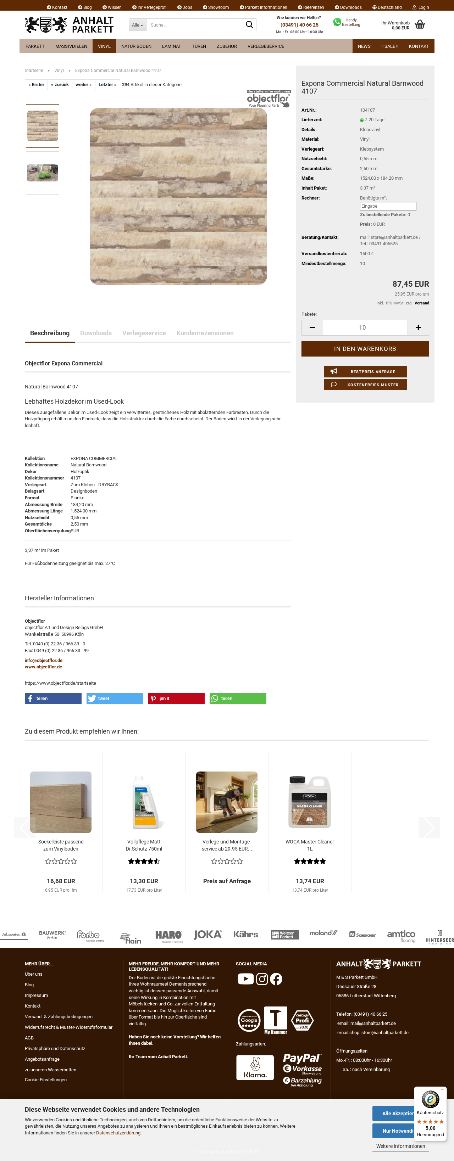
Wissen (114, 7)
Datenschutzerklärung (118, 1132)
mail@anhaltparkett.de (373, 1023)
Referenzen (313, 7)
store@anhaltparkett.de (385, 1032)
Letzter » (108, 84)
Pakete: (309, 314)
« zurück (60, 84)
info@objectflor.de (43, 660)
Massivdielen (71, 46)
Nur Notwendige (401, 1131)
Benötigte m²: (373, 198)
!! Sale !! (389, 46)
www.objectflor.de (43, 666)
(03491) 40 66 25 (300, 25)
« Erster (36, 84)
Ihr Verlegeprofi (152, 7)
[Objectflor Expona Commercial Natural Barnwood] (178, 196)
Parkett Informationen (265, 7)
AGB (29, 1038)
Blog (87, 7)
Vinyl (104, 46)
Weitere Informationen (400, 1146)
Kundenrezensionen (205, 333)
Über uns (34, 974)
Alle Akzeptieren (401, 1113)
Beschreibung (50, 333)
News (364, 46)
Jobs (187, 7)
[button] (387, 5)
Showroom (218, 7)
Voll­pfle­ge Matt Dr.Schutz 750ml (144, 845)
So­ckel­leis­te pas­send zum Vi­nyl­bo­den (61, 845)
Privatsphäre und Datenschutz (55, 1048)
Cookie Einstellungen (46, 1079)
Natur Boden (136, 46)
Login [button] (422, 7)
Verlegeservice (266, 46)
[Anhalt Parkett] (71, 25)
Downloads (350, 7)
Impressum (36, 995)
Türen (199, 46)
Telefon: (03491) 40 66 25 (361, 1014)
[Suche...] (249, 25)
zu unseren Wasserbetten (50, 1069)
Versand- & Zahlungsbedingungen (59, 1016)
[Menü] (442, 1091)
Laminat (171, 46)
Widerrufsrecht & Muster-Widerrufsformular (68, 1027)
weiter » (84, 84)
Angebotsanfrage (42, 1059)
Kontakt (59, 7)
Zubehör (227, 46)
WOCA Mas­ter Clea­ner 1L (310, 845)
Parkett (35, 46)
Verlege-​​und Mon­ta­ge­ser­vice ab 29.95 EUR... (227, 845)
